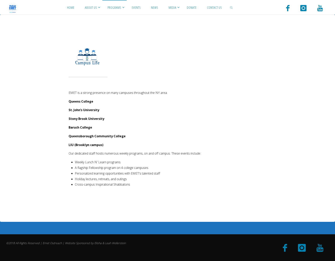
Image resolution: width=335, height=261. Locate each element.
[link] (231, 7)
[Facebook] (288, 8)
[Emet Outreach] (12, 7)
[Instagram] (303, 8)
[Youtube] (320, 8)
